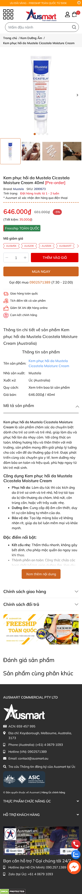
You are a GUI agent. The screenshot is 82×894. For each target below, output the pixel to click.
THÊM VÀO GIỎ (55, 257)
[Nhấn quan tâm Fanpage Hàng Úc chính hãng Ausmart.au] (41, 840)
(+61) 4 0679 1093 (49, 745)
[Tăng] (25, 257)
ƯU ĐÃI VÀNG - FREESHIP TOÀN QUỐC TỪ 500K (38, 3)
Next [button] (77, 95)
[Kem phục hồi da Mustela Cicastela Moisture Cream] (41, 95)
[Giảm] (6, 257)
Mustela (19, 189)
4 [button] (47, 134)
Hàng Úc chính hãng (53, 792)
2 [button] (39, 134)
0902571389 (39, 282)
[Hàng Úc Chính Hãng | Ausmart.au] (41, 14)
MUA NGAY (41, 271)
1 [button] (35, 134)
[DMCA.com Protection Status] (12, 891)
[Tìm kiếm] (74, 27)
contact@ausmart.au (33, 758)
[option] (10, 151)
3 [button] (43, 134)
